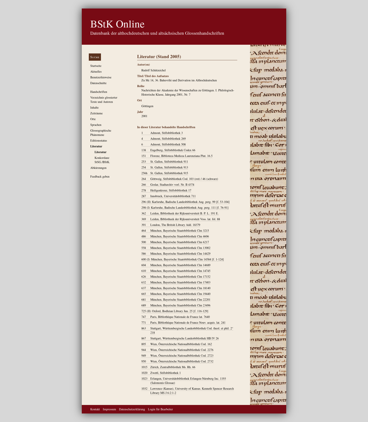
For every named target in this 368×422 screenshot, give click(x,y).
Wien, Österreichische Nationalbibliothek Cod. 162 (176, 344)
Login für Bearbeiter (160, 409)
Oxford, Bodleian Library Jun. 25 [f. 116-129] (174, 311)
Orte (93, 119)
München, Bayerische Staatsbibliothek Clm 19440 (175, 294)
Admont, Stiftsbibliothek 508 (163, 144)
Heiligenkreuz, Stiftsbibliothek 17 (166, 190)
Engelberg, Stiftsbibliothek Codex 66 (168, 150)
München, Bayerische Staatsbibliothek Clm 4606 (175, 236)
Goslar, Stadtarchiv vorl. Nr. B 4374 (167, 184)
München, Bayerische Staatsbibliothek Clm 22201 (175, 299)
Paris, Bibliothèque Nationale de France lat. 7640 (175, 317)
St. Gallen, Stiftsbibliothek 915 (164, 173)
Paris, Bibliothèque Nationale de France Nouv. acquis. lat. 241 (183, 322)
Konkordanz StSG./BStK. (102, 160)
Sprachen (95, 125)
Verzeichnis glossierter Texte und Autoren (103, 99)
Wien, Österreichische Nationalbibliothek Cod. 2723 (177, 355)
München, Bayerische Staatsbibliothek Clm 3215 (175, 230)
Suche (94, 57)
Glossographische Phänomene (100, 132)
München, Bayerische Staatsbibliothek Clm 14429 (175, 253)
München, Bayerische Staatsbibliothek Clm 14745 (175, 271)
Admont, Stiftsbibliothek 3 (162, 133)
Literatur (96, 146)
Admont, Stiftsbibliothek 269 (163, 138)
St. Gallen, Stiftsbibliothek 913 (164, 167)
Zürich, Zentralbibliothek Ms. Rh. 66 (168, 367)
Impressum (109, 409)
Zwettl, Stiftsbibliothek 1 (161, 373)
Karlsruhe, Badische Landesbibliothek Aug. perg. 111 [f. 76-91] (185, 207)
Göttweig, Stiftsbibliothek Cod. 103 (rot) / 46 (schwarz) (179, 179)
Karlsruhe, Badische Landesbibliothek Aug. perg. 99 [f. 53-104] (185, 202)
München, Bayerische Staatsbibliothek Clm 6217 (175, 242)
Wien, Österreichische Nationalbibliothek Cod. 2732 (177, 361)
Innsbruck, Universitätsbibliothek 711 (168, 196)
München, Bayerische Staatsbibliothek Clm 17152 (175, 276)
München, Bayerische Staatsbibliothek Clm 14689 (175, 265)
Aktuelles (96, 71)
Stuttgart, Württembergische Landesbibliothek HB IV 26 (180, 338)
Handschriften (98, 92)
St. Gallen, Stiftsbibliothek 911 (164, 161)
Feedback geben (99, 176)
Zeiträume (96, 113)
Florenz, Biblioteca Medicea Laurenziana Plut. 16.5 (177, 156)
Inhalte (94, 107)
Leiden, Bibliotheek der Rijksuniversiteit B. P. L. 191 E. (180, 213)
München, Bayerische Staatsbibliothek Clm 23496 (175, 305)
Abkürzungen (98, 168)
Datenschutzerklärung (132, 409)
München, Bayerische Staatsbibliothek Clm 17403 (175, 282)
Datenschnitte (98, 83)
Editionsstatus (98, 140)
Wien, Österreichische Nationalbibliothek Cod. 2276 (177, 350)
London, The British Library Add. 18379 (170, 225)
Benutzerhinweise (100, 77)
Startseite (95, 66)
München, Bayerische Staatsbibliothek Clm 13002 (175, 248)
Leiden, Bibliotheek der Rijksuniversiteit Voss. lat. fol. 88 (180, 219)
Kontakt (95, 409)
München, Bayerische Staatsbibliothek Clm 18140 (175, 288)
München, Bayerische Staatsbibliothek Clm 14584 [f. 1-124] (182, 259)
